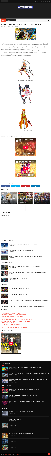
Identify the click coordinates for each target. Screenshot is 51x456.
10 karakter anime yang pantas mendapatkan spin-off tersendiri (15, 321)
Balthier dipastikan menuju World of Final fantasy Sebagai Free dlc (8, 199)
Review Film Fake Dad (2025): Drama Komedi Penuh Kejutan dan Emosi (25, 367)
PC (19, 193)
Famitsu (6, 180)
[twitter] (33, 1)
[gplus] (39, 1)
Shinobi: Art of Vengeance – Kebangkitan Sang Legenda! (22, 434)
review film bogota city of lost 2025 (18, 278)
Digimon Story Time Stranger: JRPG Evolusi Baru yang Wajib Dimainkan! (26, 446)
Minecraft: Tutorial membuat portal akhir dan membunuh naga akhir (25, 256)
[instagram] (37, 1)
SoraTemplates (7, 454)
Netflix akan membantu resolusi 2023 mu (10, 313)
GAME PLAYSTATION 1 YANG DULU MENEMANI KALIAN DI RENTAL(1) (14, 327)
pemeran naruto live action (7, 322)
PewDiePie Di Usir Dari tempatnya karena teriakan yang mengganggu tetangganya (28, 300)
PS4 (3, 193)
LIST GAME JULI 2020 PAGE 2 (7, 326)
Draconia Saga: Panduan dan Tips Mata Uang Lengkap (21, 250)
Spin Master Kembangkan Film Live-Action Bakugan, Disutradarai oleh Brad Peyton (29, 373)
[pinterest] (47, 1)
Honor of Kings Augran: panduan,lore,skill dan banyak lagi (23, 244)
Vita (17, 26)
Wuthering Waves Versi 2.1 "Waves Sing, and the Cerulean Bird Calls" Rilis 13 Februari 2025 (28, 380)
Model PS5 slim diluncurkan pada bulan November (21, 412)
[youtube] (45, 1)
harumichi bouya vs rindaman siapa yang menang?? (12, 316)
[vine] (43, 1)
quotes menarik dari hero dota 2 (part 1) (18, 294)
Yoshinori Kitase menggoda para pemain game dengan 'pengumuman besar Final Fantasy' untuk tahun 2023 (28, 418)
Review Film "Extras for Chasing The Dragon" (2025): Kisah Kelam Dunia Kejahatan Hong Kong (28, 272)
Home (3, 20)
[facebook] (31, 1)
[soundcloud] (49, 1)
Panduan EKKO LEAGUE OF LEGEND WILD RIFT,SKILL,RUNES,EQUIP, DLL (24, 395)
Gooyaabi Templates (19, 454)
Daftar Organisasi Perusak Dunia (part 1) (10, 324)
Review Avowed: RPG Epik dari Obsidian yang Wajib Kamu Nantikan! (24, 266)
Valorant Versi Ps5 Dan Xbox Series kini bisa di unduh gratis (24, 389)
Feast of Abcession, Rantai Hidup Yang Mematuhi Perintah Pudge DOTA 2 (26, 401)
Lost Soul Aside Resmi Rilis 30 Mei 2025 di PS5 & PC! (21, 440)
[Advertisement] (25, 13)
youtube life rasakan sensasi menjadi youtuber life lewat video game (17, 319)
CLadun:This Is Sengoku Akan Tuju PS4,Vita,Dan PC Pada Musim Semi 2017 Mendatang (25, 199)
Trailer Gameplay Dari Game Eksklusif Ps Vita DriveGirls (42, 200)
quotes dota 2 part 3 (6, 318)
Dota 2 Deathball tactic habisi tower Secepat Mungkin (13, 314)
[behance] (41, 1)
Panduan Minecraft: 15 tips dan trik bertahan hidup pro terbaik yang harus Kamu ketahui (23, 306)
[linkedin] (35, 1)
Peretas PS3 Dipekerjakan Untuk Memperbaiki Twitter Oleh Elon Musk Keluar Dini (28, 424)
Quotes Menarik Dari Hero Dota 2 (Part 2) (19, 288)
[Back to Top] (49, 454)
